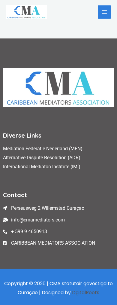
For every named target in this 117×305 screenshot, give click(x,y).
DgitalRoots (85, 292)
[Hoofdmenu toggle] (104, 12)
